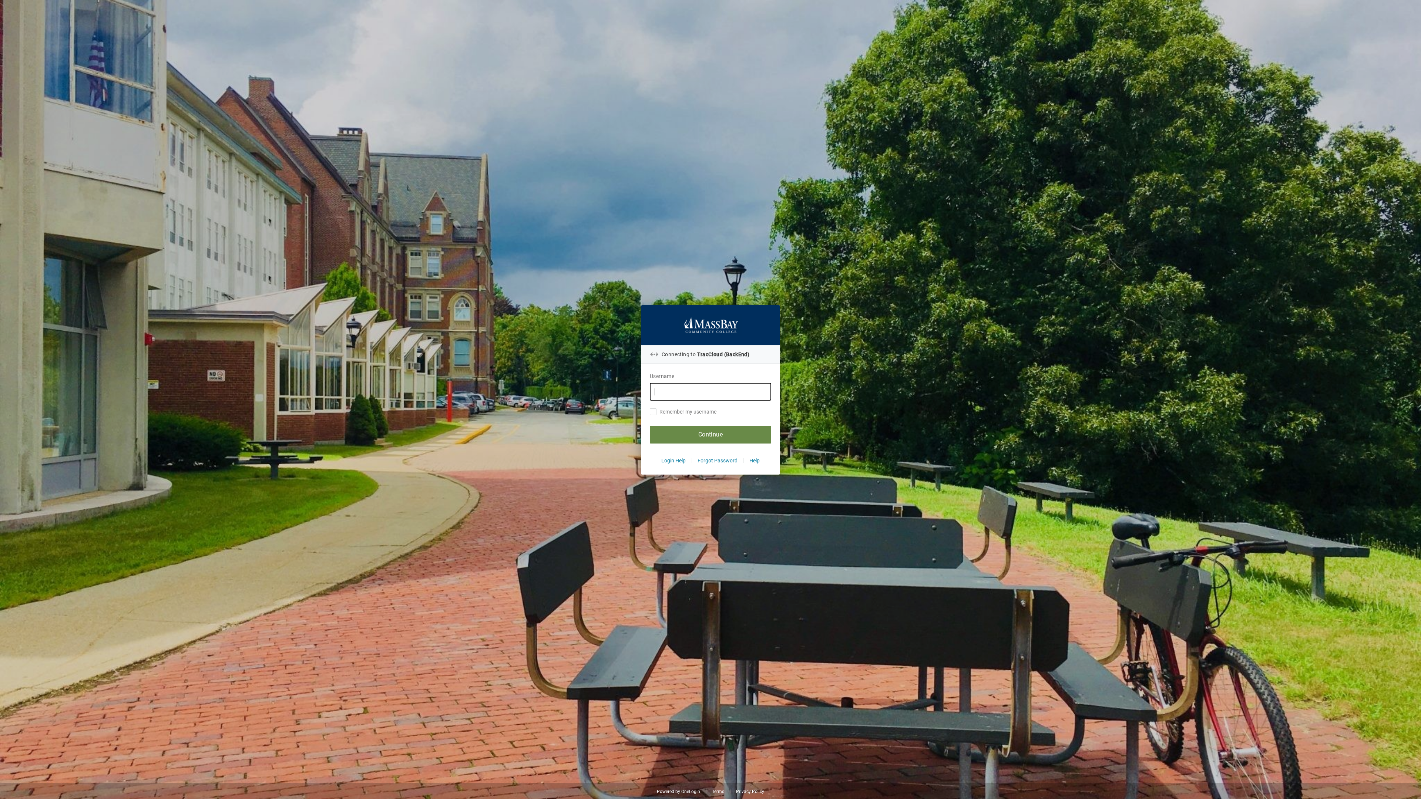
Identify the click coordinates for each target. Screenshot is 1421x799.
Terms (718, 791)
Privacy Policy (750, 791)
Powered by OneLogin (678, 791)
